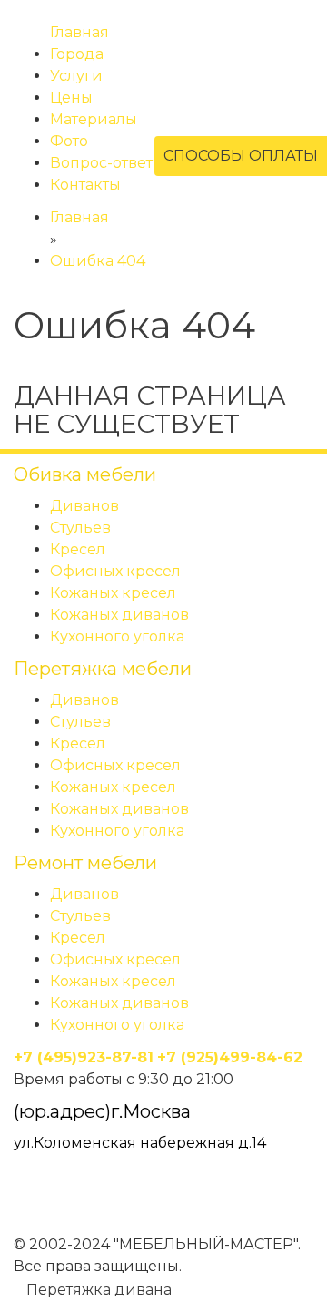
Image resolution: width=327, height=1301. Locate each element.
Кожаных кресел (113, 593)
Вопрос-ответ (101, 162)
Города (77, 54)
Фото (69, 141)
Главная (79, 32)
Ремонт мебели (85, 863)
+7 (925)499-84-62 (229, 1057)
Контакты (85, 184)
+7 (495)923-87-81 (84, 1057)
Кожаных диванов (119, 614)
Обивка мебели (85, 474)
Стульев (80, 527)
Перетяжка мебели (103, 669)
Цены (71, 97)
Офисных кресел (115, 571)
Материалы (93, 119)
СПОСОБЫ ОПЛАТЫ (241, 155)
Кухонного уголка (117, 636)
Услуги (76, 75)
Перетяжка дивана (97, 1289)
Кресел (77, 549)
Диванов (84, 505)
